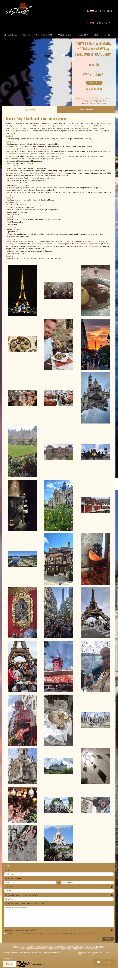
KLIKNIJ (79, 954)
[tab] (29, 109)
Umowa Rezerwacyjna (75, 947)
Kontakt (16, 947)
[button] (98, 35)
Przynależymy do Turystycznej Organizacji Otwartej (79, 949)
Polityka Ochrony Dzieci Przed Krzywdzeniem (42, 949)
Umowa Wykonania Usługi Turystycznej (51, 947)
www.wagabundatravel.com (52, 952)
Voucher (88, 947)
